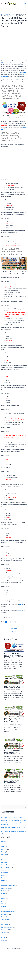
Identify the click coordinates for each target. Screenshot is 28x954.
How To (3, 893)
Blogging (3, 852)
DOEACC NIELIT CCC (10, 14)
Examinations (4, 872)
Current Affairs (4, 862)
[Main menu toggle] (25, 3)
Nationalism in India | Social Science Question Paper (14, 820)
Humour (3, 896)
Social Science (4, 924)
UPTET (3, 937)
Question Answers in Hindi (7, 911)
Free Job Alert (4, 878)
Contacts (3, 857)
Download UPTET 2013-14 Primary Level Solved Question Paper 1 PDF (13, 752)
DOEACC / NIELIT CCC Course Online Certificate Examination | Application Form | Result (13, 656)
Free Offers (4, 880)
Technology (4, 932)
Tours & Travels (5, 935)
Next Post (14, 631)
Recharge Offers (5, 914)
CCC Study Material (6, 63)
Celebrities (4, 854)
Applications (4, 846)
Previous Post (14, 628)
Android (3, 841)
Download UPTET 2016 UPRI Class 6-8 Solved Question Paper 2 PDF (12, 687)
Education (3, 870)
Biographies (4, 849)
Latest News (4, 901)
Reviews (3, 917)
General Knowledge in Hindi (8, 885)
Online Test (4, 906)
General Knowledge (6, 883)
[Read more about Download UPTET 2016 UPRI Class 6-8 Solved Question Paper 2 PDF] (14, 679)
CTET (2, 859)
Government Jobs (5, 888)
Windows (3, 940)
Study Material (5, 930)
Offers (2, 904)
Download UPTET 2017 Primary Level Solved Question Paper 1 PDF (12, 781)
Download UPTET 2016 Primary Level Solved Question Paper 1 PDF (12, 720)
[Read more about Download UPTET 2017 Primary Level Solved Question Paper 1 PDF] (14, 773)
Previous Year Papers (6, 909)
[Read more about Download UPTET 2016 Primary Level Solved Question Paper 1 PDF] (14, 711)
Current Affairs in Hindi (6, 865)
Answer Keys (4, 844)
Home (2, 14)
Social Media (4, 922)
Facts (2, 875)
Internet (3, 898)
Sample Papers (5, 919)
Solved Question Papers (7, 927)
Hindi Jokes (4, 891)
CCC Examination (22, 72)
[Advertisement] (14, 43)
